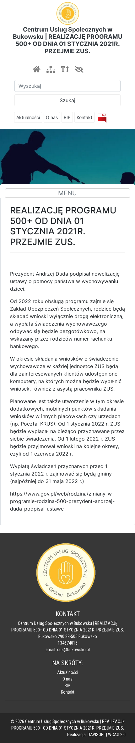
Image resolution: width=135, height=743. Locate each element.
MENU (67, 193)
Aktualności (28, 117)
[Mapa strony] (50, 69)
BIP (67, 117)
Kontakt (84, 117)
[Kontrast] (79, 69)
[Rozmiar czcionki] (64, 69)
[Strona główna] (36, 69)
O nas (52, 117)
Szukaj (67, 100)
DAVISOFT (96, 734)
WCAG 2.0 (117, 734)
